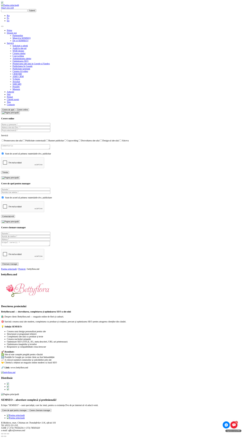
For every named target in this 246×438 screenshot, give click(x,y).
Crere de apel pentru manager (14, 410)
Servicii (10, 43)
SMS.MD (17, 84)
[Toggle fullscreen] (5, 433)
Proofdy (16, 86)
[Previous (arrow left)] (2, 436)
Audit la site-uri (19, 48)
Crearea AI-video (20, 71)
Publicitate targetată (21, 69)
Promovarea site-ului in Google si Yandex (31, 63)
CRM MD (17, 74)
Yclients (16, 79)
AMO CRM (18, 76)
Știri (9, 94)
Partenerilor (18, 35)
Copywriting (18, 56)
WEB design (18, 51)
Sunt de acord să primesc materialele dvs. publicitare (28, 197)
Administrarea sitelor (22, 58)
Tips (9, 102)
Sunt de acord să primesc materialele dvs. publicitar (28, 153)
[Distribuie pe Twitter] (8, 386)
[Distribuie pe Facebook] (8, 384)
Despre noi (12, 33)
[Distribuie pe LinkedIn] (8, 389)
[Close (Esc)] (2, 433)
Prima (9, 30)
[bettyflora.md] (8, 372)
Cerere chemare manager (39, 410)
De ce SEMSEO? (20, 40)
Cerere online (22, 110)
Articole (10, 92)
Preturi (10, 97)
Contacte (11, 104)
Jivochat (16, 81)
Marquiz (16, 89)
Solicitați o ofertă (20, 46)
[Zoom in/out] (8, 433)
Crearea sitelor (19, 53)
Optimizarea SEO (20, 61)
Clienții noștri (13, 99)
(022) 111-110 (7, 8)
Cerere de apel (8, 110)
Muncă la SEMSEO (22, 38)
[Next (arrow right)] (5, 436)
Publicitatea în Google (22, 66)
